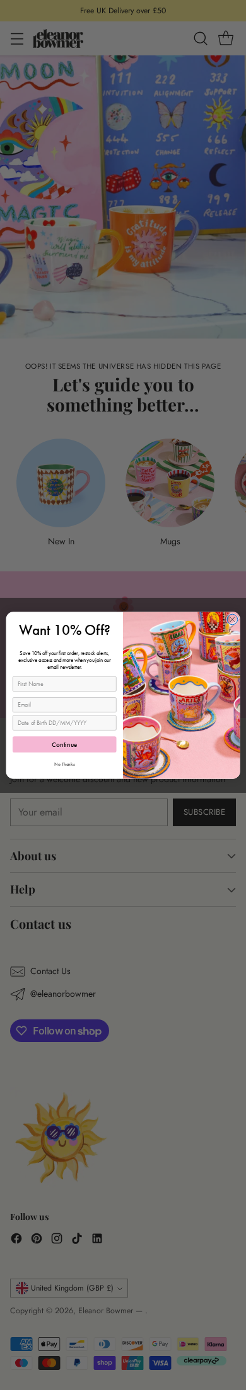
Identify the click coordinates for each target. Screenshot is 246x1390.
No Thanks (64, 764)
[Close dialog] (232, 619)
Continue (65, 744)
